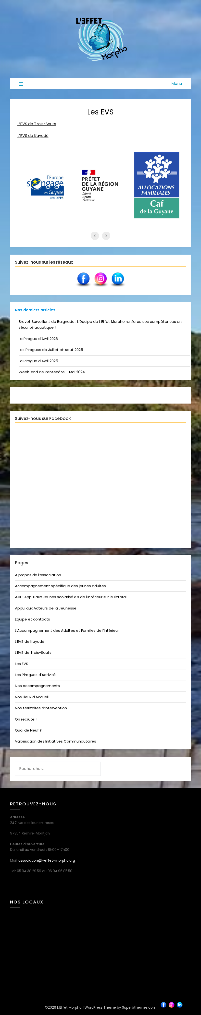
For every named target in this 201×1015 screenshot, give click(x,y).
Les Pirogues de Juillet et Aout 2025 (51, 349)
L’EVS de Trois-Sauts (36, 124)
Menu (176, 83)
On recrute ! (26, 719)
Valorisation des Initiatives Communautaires (55, 741)
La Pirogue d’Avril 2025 (38, 360)
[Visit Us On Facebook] (83, 287)
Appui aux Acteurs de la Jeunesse (45, 608)
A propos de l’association (38, 574)
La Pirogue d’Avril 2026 (38, 338)
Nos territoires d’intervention (41, 707)
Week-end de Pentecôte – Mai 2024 (52, 371)
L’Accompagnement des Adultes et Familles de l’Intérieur (67, 630)
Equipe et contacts (32, 619)
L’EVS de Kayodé (33, 135)
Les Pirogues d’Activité (35, 674)
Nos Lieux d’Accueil (32, 696)
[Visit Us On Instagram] (100, 287)
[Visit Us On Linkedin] (117, 287)
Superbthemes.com (139, 1007)
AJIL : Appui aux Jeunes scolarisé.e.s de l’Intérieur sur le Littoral (70, 596)
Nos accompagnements (37, 685)
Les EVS (21, 663)
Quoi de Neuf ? (28, 730)
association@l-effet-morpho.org (46, 860)
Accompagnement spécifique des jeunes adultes (60, 585)
